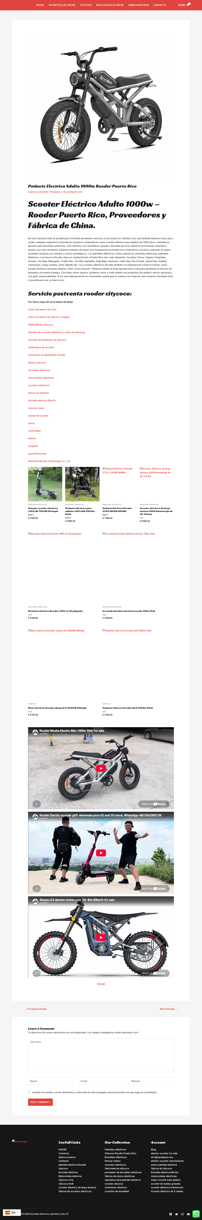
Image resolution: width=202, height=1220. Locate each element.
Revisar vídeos (113, 1161)
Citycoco (86, 5)
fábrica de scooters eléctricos (75, 1191)
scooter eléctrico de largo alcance (77, 1187)
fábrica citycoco (37, 362)
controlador (34, 430)
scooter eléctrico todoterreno (167, 1187)
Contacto (159, 5)
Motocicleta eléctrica (70, 1176)
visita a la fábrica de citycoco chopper (49, 317)
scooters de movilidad (117, 1191)
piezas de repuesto (38, 393)
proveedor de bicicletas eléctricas (123, 1172)
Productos (55, 191)
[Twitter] (176, 1214)
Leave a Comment (38, 191)
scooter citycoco (114, 1183)
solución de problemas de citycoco (47, 339)
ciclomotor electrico (116, 1187)
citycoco (63, 1168)
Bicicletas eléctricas (110, 5)
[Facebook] (170, 1214)
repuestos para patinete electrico (123, 1180)
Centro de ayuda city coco (42, 309)
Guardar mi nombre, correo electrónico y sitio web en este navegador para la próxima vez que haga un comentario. (94, 1092)
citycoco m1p (66, 1180)
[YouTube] (188, 1214)
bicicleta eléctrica (68, 1172)
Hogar (40, 5)
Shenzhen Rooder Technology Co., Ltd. (49, 461)
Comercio (64, 1153)
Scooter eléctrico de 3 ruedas (167, 1191)
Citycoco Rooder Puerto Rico (120, 1153)
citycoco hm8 (66, 1183)
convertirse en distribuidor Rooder (46, 355)
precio (31, 423)
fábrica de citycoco (161, 1168)
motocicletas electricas (41, 377)
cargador (33, 446)
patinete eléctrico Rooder (72, 1164)
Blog (153, 1149)
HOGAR (101, 984)
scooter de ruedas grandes (166, 1183)
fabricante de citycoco (117, 1168)
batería (32, 438)
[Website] (151, 1081)
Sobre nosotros (138, 5)
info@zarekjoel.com (162, 1157)
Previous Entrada (35, 1008)
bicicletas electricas (39, 370)
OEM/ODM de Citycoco (40, 324)
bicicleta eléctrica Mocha (41, 400)
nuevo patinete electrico (164, 1164)
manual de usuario (38, 415)
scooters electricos (39, 385)
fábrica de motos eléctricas (120, 1176)
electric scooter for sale (164, 1153)
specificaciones (38, 453)
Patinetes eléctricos (62, 5)
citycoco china (36, 408)
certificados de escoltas (41, 347)
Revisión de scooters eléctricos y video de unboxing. (56, 332)
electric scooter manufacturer (167, 1161)
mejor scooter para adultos (166, 1180)
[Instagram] (182, 1214)
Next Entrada (169, 1008)
